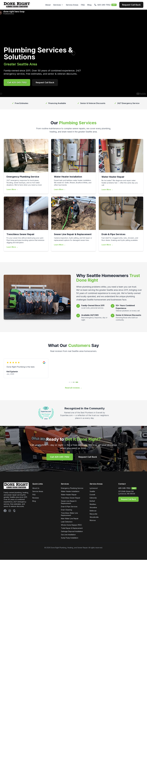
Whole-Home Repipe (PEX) (71, 525)
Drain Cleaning (66, 510)
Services (57, 5)
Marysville (93, 514)
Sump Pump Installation (69, 538)
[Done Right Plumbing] (17, 5)
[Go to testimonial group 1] (69, 382)
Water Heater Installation (70, 491)
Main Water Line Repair (69, 518)
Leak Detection (66, 522)
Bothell (92, 501)
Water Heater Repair (68, 495)
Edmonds (93, 498)
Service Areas (72, 5)
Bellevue (93, 511)
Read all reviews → (73, 388)
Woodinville (94, 517)
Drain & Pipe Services (69, 507)
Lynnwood (94, 488)
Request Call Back (131, 5)
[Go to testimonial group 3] (73, 382)
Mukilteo (93, 504)
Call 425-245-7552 (17, 82)
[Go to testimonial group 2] (71, 382)
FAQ (83, 5)
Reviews (35, 498)
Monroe (93, 520)
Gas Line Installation (68, 535)
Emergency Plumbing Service (72, 488)
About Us (35, 488)
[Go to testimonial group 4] (76, 382)
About (48, 5)
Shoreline (93, 507)
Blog (89, 5)
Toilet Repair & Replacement (72, 528)
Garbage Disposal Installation (72, 531)
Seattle (92, 491)
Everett (92, 495)
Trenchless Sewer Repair (70, 498)
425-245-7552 (124, 488)
